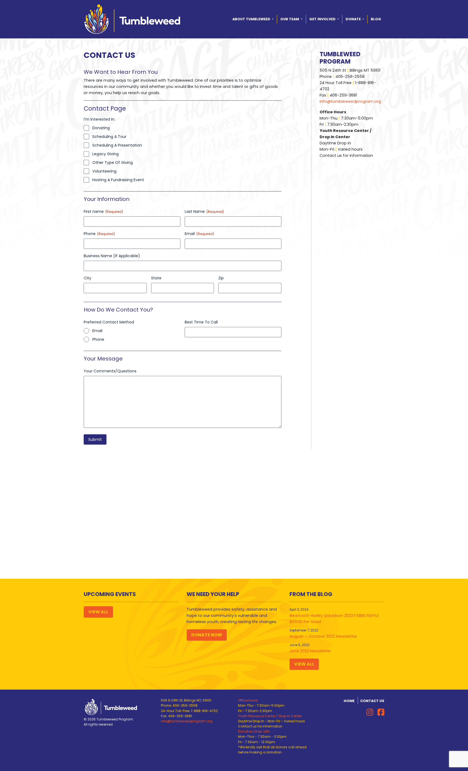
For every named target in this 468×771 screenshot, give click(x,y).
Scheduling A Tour (109, 136)
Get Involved (322, 19)
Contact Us (372, 701)
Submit (95, 439)
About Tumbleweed (251, 19)
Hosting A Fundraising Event (118, 180)
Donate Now (206, 635)
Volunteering (104, 171)
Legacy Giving (105, 154)
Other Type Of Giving (112, 162)
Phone (98, 339)
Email (97, 330)
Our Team (290, 19)
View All (98, 612)
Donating (101, 128)
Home (349, 701)
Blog (376, 19)
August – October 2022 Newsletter (323, 636)
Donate (354, 19)
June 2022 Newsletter (310, 651)
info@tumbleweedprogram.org (350, 101)
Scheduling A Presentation (117, 145)
